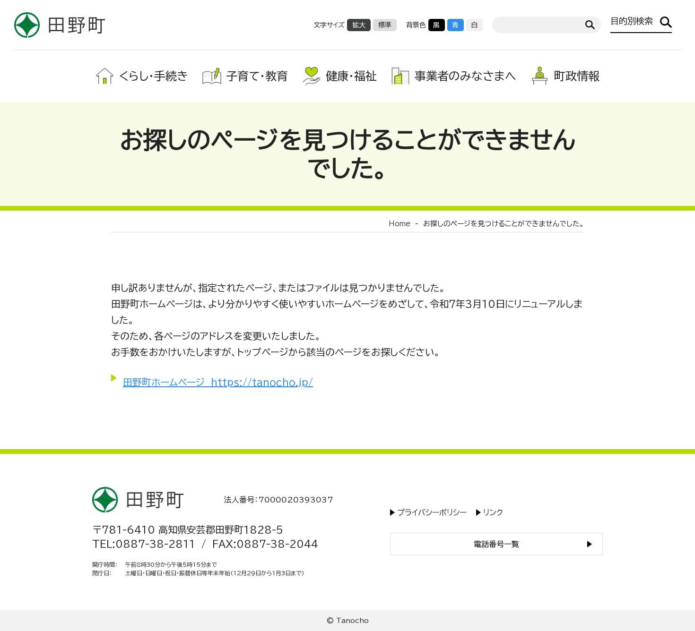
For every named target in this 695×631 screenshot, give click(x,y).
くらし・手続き (153, 76)
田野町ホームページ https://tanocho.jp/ (218, 382)
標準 (384, 25)
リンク (493, 512)
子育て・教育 (257, 76)
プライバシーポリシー (432, 512)
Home (399, 223)
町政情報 (576, 76)
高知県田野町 (60, 24)
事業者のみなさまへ (465, 76)
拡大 (358, 25)
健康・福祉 (351, 76)
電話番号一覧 (496, 544)
